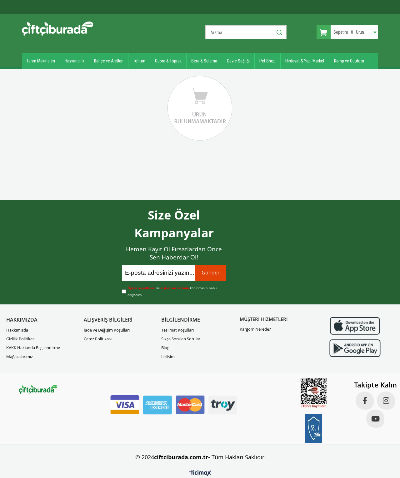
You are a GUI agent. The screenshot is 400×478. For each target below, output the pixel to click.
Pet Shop (267, 60)
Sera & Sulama (204, 60)
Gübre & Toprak (168, 60)
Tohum (139, 60)
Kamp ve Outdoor (349, 60)
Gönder (211, 272)
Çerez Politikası (98, 339)
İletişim (168, 356)
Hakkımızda (17, 330)
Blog (165, 347)
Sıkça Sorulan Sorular (180, 339)
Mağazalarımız (19, 356)
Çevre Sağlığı (238, 60)
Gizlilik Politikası (20, 339)
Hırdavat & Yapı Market (304, 60)
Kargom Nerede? (255, 329)
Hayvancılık (74, 60)
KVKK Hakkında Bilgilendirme (33, 347)
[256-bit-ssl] (313, 428)
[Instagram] (386, 401)
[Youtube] (375, 419)
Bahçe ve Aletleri (108, 60)
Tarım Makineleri (41, 60)
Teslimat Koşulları (177, 330)
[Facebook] (365, 401)
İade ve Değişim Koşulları (107, 330)
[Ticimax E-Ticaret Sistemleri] (200, 473)
